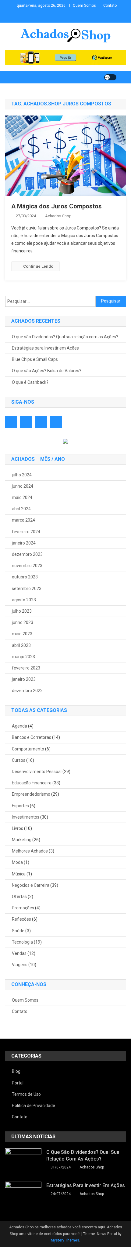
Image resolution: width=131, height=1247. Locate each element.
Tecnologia (22, 942)
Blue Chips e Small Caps (35, 359)
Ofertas (19, 896)
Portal (17, 1082)
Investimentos (25, 817)
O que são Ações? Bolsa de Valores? (46, 370)
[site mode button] (110, 77)
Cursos (18, 760)
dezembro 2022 (27, 690)
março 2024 (23, 520)
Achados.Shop (58, 216)
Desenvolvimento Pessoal (37, 771)
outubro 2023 (25, 576)
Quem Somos (84, 5)
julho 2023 (22, 611)
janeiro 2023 (24, 679)
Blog (16, 1071)
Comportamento (28, 748)
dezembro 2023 (27, 554)
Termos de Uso (26, 1094)
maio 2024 (22, 497)
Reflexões (21, 919)
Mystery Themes (65, 1240)
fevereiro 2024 (26, 531)
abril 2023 (21, 645)
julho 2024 (22, 474)
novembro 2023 (27, 565)
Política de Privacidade (33, 1105)
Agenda (19, 726)
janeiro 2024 (24, 543)
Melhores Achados (30, 851)
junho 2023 (22, 622)
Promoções (23, 907)
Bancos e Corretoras (31, 737)
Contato (110, 5)
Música (19, 873)
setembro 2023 (26, 588)
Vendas (19, 953)
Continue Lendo (38, 266)
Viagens (19, 964)
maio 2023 (22, 633)
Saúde (18, 930)
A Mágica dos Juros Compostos (56, 206)
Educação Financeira (31, 782)
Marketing (21, 839)
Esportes (20, 805)
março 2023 (23, 656)
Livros (17, 828)
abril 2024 (21, 508)
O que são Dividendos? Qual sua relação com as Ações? (65, 336)
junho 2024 (22, 486)
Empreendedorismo (31, 794)
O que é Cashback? (30, 382)
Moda (17, 862)
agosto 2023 (24, 599)
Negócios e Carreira (30, 885)
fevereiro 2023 (26, 668)
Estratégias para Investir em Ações (45, 348)
